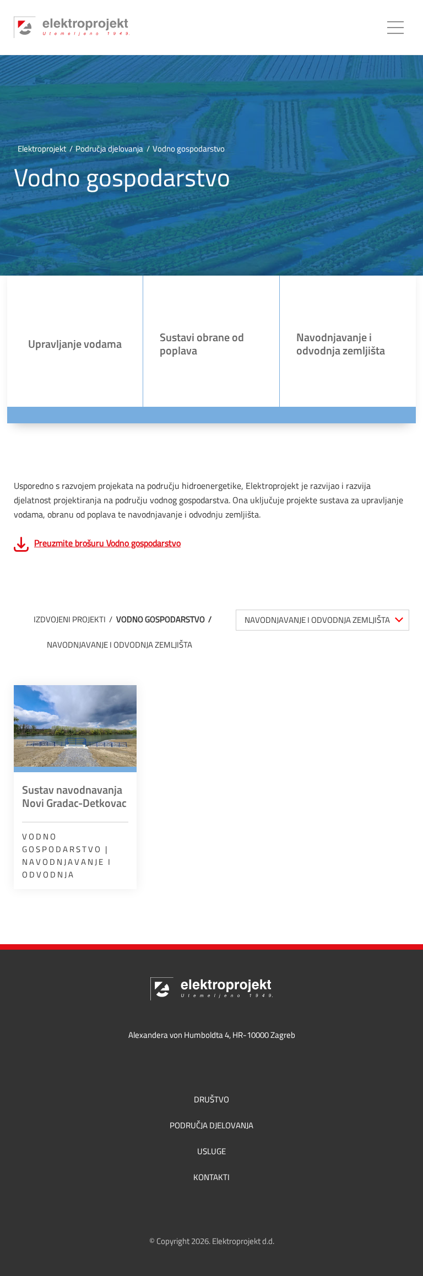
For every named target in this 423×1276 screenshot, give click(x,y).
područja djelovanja (211, 1125)
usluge (211, 1151)
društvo (211, 1099)
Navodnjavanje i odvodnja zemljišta (119, 644)
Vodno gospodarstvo (160, 619)
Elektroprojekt (42, 148)
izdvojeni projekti (70, 619)
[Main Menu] (395, 27)
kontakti (211, 1177)
